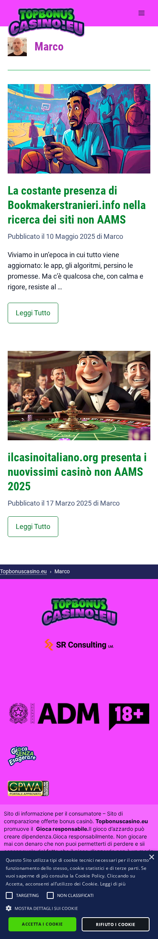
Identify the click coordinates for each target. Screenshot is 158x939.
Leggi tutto (33, 313)
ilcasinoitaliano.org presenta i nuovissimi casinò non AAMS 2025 (77, 472)
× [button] (151, 857)
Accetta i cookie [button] (42, 924)
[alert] (79, 895)
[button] (9, 895)
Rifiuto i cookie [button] (115, 924)
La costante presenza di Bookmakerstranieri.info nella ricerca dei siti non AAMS (77, 205)
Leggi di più (113, 884)
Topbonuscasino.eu (23, 571)
